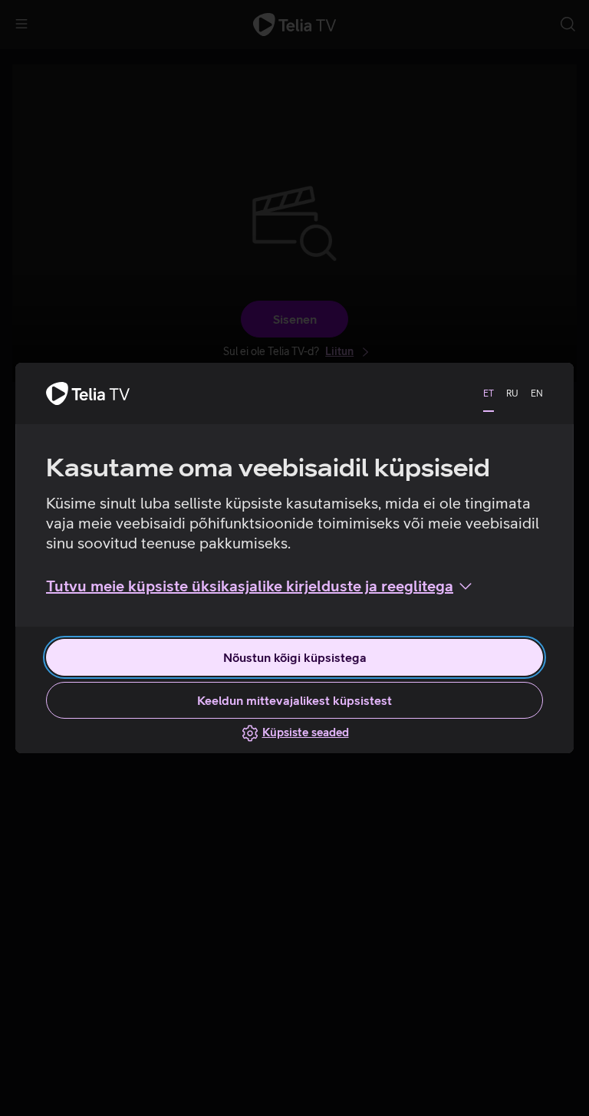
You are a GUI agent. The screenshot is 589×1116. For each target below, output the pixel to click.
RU (512, 393)
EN (537, 393)
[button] (260, 586)
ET (488, 393)
